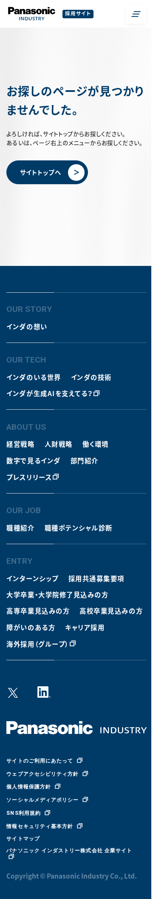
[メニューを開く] (136, 14)
